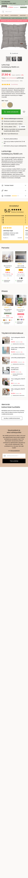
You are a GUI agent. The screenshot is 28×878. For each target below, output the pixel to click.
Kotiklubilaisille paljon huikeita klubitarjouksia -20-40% (14, 18)
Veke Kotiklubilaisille (11, 78)
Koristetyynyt (23, 15)
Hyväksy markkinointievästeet (12, 418)
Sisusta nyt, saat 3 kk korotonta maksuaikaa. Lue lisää (14, 20)
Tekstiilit (6, 15)
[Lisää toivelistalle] (24, 111)
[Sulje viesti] (26, 1)
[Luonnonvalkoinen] (4, 104)
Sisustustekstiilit (14, 15)
